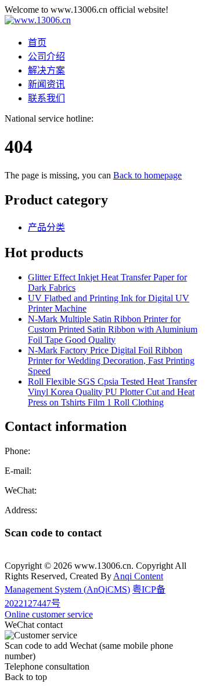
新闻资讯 (46, 84)
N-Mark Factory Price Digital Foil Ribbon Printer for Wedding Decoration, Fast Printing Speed (111, 360)
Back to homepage (147, 175)
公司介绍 (46, 56)
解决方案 (46, 70)
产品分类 (46, 227)
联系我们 (46, 98)
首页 (37, 42)
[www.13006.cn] (38, 20)
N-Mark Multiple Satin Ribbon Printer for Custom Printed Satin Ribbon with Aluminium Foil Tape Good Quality (112, 329)
